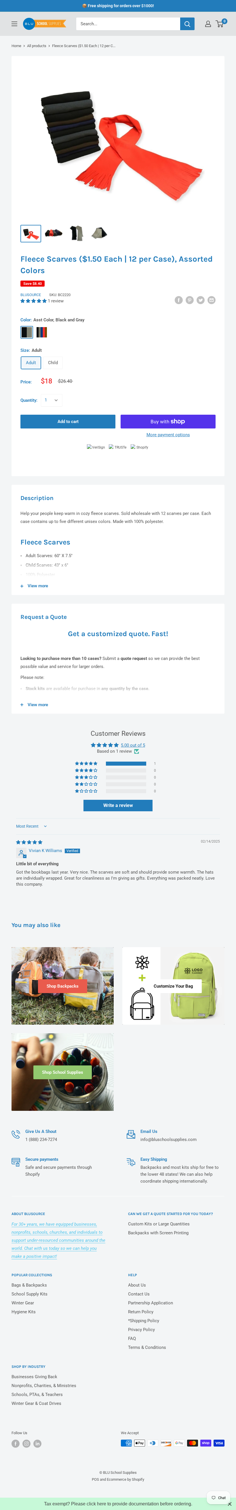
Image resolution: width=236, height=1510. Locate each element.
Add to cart (68, 421)
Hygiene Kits (24, 1311)
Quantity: (28, 400)
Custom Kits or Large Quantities (159, 1224)
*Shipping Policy (143, 1320)
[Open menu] (14, 24)
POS (95, 1479)
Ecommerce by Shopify (125, 1479)
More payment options (168, 434)
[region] (118, 1504)
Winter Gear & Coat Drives (36, 1403)
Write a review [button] (118, 805)
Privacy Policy (141, 1329)
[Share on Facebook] (179, 300)
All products (36, 46)
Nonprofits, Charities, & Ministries (44, 1385)
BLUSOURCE (30, 295)
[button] (34, 301)
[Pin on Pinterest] (190, 300)
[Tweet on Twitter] (201, 300)
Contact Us (139, 1294)
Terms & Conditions (147, 1347)
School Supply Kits (29, 1294)
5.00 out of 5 (133, 745)
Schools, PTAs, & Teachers (37, 1394)
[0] (219, 23)
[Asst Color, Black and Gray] (27, 332)
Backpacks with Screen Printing (158, 1232)
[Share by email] (212, 300)
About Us (137, 1285)
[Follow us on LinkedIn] (37, 1444)
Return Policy (140, 1311)
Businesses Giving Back (34, 1376)
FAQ (132, 1338)
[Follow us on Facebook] (16, 1444)
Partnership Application (150, 1303)
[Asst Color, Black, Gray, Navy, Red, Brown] (42, 332)
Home (16, 46)
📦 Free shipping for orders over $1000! (118, 5)
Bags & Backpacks (29, 1285)
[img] (29, 842)
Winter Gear (23, 1303)
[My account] (208, 24)
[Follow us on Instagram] (26, 1444)
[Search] (187, 24)
